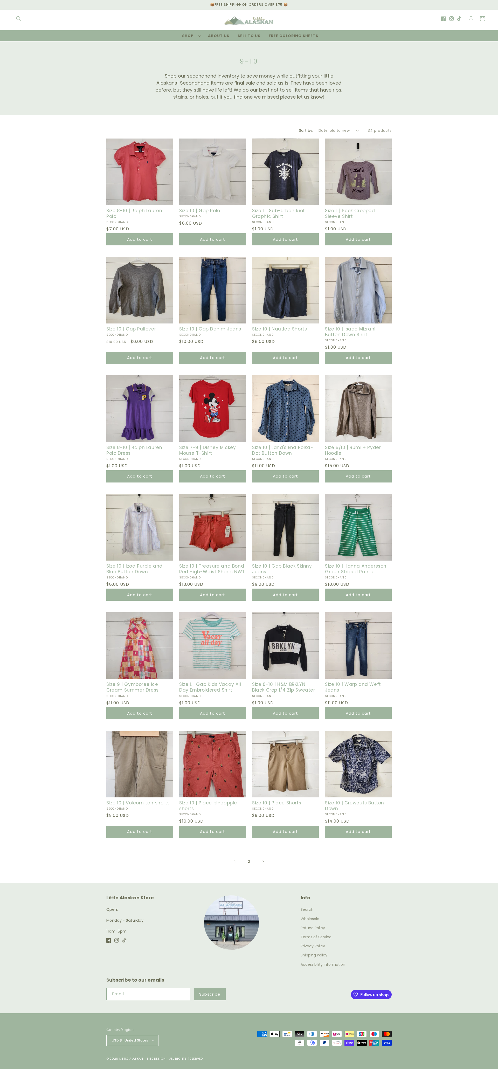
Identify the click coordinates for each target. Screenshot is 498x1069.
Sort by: (306, 130)
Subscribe (209, 994)
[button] (18, 18)
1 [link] (235, 861)
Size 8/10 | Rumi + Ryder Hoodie (353, 450)
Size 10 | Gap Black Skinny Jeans (282, 569)
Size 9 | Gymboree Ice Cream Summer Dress (132, 687)
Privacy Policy (313, 946)
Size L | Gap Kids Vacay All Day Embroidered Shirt (210, 687)
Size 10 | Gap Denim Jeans (210, 329)
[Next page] (263, 861)
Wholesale (310, 918)
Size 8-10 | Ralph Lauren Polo (134, 213)
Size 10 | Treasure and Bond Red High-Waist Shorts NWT (212, 569)
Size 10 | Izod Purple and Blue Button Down (134, 569)
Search (307, 909)
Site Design (156, 1059)
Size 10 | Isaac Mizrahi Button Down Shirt (350, 331)
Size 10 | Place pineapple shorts (208, 805)
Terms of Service (316, 937)
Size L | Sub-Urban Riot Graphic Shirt (278, 213)
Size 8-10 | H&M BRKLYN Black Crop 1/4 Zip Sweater (283, 687)
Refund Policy (313, 927)
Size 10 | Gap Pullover (131, 329)
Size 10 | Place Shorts (276, 803)
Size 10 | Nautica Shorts (279, 329)
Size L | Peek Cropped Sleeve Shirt (350, 213)
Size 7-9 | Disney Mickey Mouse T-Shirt (207, 450)
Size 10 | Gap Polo (199, 210)
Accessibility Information (323, 964)
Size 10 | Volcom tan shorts (138, 803)
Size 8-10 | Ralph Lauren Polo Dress (134, 450)
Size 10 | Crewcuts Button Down (354, 805)
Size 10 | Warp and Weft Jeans (353, 687)
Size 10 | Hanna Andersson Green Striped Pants (355, 569)
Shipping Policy (314, 955)
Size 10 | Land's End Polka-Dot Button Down (282, 450)
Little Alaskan (131, 1059)
